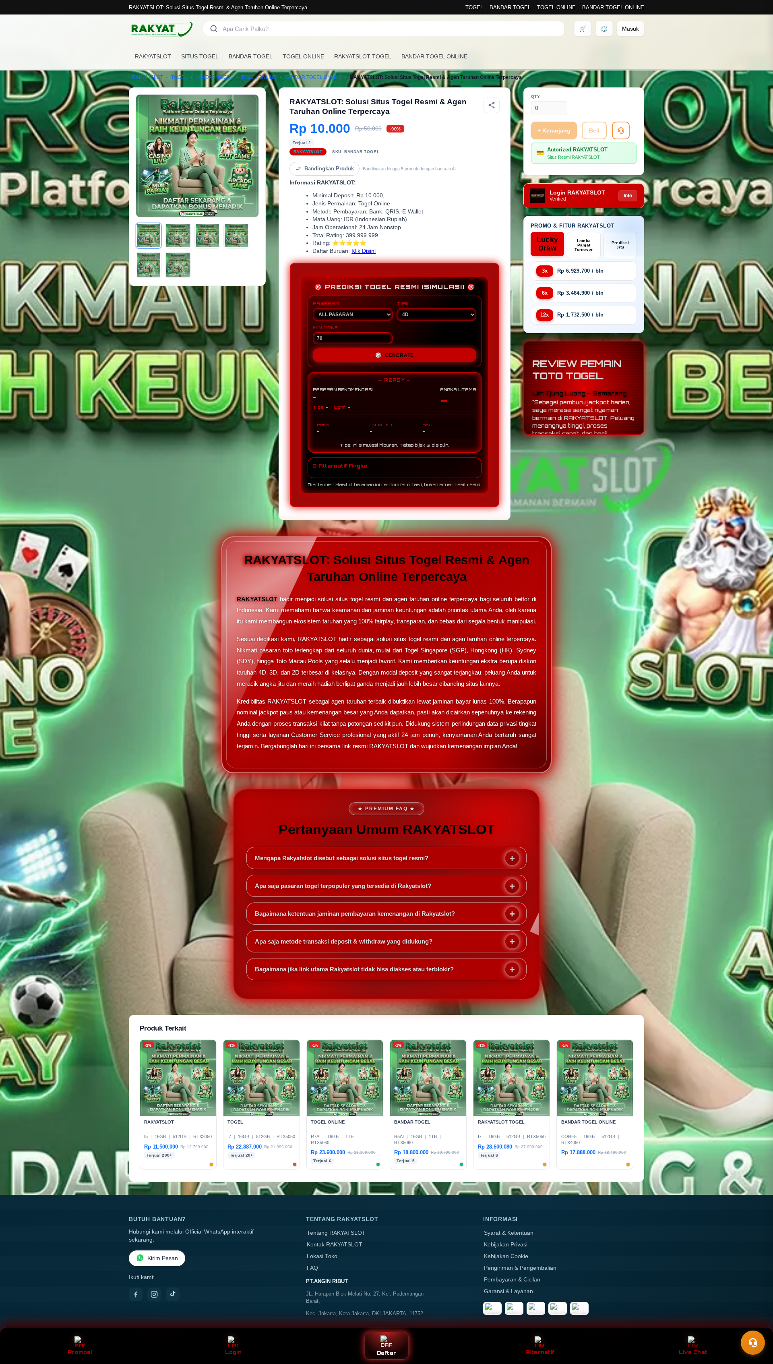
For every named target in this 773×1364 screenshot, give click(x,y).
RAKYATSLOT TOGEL (362, 56)
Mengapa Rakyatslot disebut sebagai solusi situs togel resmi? (341, 858)
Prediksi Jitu (620, 244)
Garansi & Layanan (508, 1291)
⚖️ (604, 28)
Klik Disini (363, 251)
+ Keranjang (553, 130)
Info (628, 196)
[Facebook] (136, 1294)
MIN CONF (325, 327)
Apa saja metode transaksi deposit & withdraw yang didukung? (343, 941)
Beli (594, 130)
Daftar (387, 1353)
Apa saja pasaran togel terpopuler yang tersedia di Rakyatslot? (343, 885)
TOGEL (474, 7)
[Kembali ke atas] (755, 1323)
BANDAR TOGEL (510, 7)
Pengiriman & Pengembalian (520, 1268)
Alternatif (540, 1352)
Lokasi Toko (322, 1256)
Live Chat (693, 1352)
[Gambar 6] (178, 265)
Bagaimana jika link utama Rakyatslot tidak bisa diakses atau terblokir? (354, 969)
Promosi (80, 1352)
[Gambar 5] (148, 265)
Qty (535, 96)
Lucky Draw (547, 244)
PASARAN (326, 303)
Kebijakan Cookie (506, 1256)
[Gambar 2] (178, 235)
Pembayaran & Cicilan (512, 1280)
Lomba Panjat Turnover (584, 245)
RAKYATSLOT (153, 56)
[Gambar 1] (148, 235)
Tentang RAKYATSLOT (336, 1233)
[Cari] (214, 29)
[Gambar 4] (236, 235)
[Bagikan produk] (492, 105)
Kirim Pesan (162, 1258)
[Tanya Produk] (621, 130)
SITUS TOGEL (200, 56)
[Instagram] (154, 1294)
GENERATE (394, 355)
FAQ (312, 1268)
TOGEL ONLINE (556, 7)
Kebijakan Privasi (505, 1245)
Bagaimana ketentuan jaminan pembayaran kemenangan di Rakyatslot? (355, 913)
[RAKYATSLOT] (161, 29)
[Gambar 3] (207, 235)
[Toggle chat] (753, 1343)
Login (233, 1352)
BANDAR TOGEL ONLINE (613, 7)
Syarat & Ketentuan (508, 1233)
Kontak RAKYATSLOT (334, 1245)
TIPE (403, 303)
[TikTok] (173, 1294)
